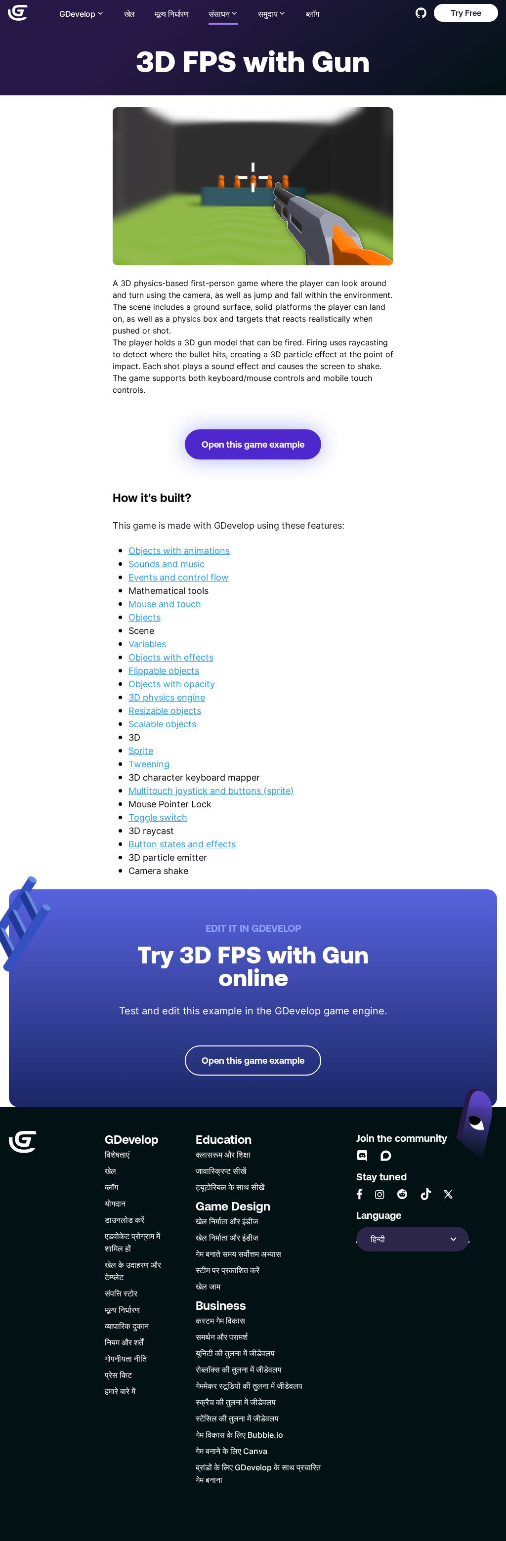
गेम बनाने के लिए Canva (231, 1451)
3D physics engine (166, 697)
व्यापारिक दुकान (127, 1326)
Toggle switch (157, 817)
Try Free (466, 12)
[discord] (362, 1156)
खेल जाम (208, 1286)
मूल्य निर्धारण (172, 13)
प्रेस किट (118, 1374)
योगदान (115, 1203)
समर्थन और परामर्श (222, 1336)
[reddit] (402, 1194)
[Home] (18, 13)
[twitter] (448, 1194)
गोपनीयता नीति (126, 1358)
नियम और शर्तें (124, 1342)
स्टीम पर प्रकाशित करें (227, 1270)
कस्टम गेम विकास (220, 1320)
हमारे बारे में (120, 1391)
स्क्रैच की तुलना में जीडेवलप (236, 1402)
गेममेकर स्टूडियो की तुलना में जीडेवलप (249, 1385)
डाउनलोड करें (124, 1219)
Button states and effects (182, 843)
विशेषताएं (117, 1154)
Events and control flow (178, 577)
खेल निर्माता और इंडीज (227, 1221)
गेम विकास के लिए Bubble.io (239, 1434)
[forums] (386, 1156)
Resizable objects (164, 710)
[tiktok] (426, 1194)
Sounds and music (166, 563)
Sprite (140, 750)
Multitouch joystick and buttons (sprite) (211, 790)
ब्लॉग (312, 13)
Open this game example (253, 444)
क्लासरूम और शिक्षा (223, 1154)
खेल (129, 13)
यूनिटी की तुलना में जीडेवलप (235, 1353)
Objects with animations (179, 550)
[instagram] (379, 1194)
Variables (147, 643)
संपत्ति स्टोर (121, 1293)
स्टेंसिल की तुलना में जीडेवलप (237, 1418)
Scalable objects (162, 723)
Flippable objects (163, 670)
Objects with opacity (171, 683)
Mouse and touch (164, 603)
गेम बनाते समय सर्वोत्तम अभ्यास (238, 1253)
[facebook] (359, 1194)
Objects (144, 617)
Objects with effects (170, 657)
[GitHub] (421, 13)
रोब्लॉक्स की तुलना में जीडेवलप (239, 1369)
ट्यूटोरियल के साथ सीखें (230, 1187)
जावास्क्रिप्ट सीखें (221, 1170)
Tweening (148, 763)
